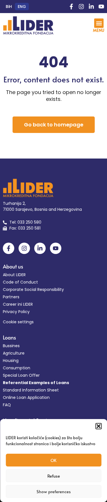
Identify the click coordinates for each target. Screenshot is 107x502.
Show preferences (54, 491)
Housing (11, 360)
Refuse (53, 476)
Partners (11, 297)
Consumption (16, 368)
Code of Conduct (20, 282)
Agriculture (14, 353)
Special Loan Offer (21, 375)
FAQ (7, 405)
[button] (98, 426)
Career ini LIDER (18, 304)
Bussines (11, 346)
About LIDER (14, 275)
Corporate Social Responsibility (33, 289)
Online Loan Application (26, 397)
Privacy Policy (16, 311)
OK (53, 460)
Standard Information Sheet (31, 390)
